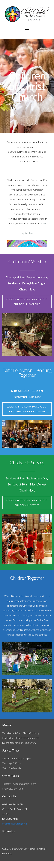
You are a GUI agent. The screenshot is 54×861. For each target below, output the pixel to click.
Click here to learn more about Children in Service (27, 503)
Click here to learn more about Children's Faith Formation (27, 409)
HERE (43, 223)
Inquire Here (27, 233)
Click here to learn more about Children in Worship (27, 302)
